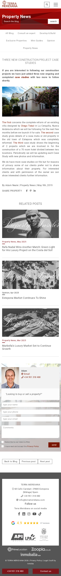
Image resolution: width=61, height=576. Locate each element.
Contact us (45, 571)
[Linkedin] (35, 190)
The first (6, 122)
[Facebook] (27, 190)
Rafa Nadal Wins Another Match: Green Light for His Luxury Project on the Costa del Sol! (28, 249)
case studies (22, 77)
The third (18, 142)
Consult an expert (26, 33)
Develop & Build (47, 33)
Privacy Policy (33, 446)
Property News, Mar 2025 (14, 340)
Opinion (51, 40)
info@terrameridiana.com (32, 500)
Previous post (29, 461)
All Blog (9, 33)
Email (26, 374)
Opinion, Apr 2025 (10, 293)
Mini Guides (37, 40)
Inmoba (30, 564)
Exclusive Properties (16, 40)
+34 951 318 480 (31, 377)
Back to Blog (10, 461)
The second (47, 132)
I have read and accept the (21, 446)
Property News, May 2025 (14, 242)
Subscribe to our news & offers (17, 442)
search (53, 21)
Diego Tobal (27, 125)
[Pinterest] (30, 190)
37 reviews (45, 523)
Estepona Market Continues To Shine (24, 297)
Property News (30, 48)
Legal (45, 560)
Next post (45, 461)
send (54, 445)
